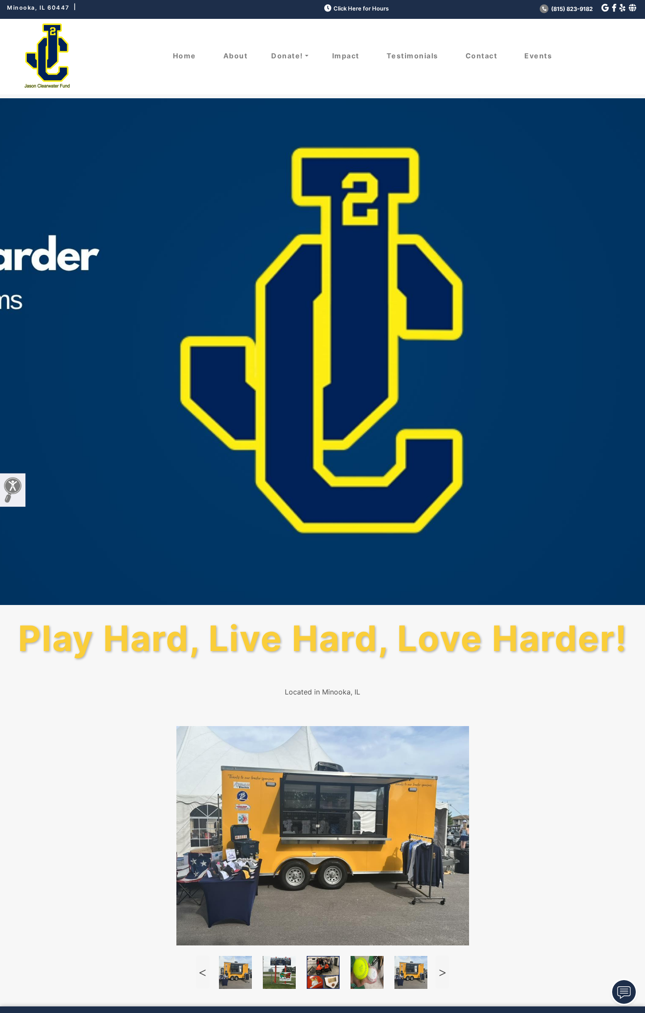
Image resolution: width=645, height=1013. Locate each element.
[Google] (605, 8)
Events (538, 55)
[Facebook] (614, 8)
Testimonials (412, 55)
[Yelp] (622, 8)
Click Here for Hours (361, 8)
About (235, 55)
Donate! (287, 55)
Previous (202, 972)
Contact (482, 55)
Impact (345, 55)
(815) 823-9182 (571, 9)
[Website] (632, 8)
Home (184, 55)
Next (442, 972)
